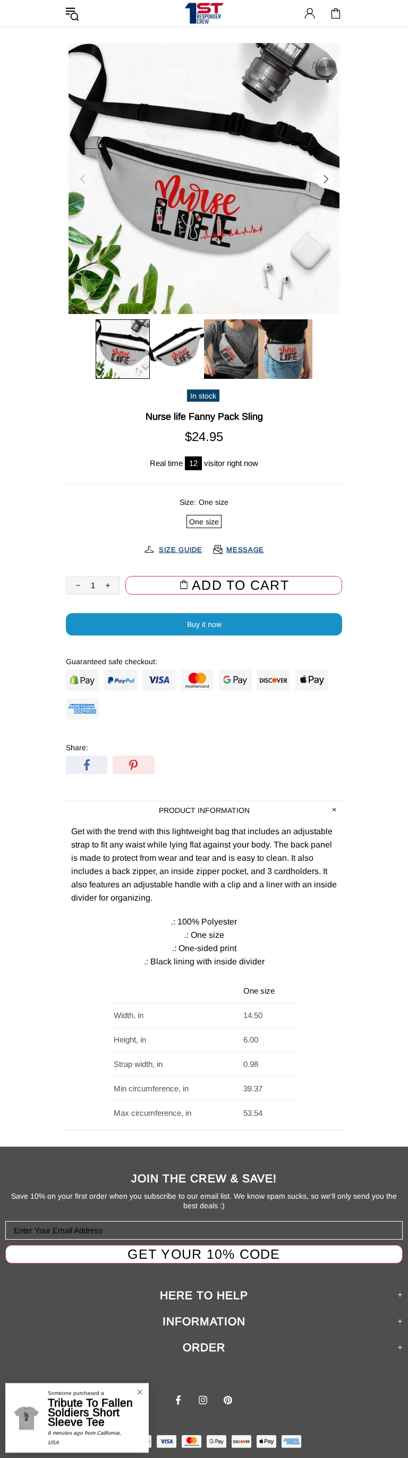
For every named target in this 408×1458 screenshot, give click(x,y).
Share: (77, 747)
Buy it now (204, 624)
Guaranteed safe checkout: (111, 661)
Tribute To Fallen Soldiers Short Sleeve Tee (90, 1412)
